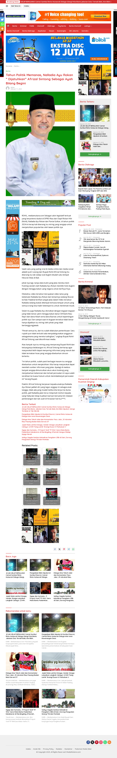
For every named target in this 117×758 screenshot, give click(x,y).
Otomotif (40, 26)
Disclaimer (68, 749)
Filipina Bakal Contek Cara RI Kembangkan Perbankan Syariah (96, 248)
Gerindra (85, 31)
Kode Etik (37, 749)
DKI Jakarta (73, 31)
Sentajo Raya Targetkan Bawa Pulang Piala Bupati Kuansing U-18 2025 (103, 207)
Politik (32, 26)
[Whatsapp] (2, 24)
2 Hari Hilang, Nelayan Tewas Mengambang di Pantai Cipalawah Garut (93, 317)
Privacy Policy (48, 749)
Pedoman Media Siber (83, 749)
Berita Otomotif (75, 26)
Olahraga (51, 26)
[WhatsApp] (105, 742)
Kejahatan (42, 31)
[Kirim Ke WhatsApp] (73, 549)
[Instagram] (101, 742)
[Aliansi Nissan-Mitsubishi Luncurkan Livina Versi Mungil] (86, 360)
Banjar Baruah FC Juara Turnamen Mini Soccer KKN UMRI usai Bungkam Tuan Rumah (97, 232)
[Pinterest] (96, 742)
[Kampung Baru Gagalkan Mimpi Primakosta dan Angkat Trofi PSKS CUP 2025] (85, 198)
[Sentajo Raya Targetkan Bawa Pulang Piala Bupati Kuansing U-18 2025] (103, 198)
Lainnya (87, 26)
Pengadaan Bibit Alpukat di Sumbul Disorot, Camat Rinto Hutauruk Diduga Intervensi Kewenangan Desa (47, 415)
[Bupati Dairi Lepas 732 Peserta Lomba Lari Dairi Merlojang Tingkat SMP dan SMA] (94, 177)
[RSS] (109, 742)
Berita (14, 26)
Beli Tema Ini (15, 6)
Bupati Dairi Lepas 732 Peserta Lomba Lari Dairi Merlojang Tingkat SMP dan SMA (94, 190)
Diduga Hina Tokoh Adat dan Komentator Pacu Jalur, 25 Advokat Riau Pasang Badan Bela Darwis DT (47, 420)
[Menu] (7, 6)
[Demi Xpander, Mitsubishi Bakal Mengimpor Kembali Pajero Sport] (86, 340)
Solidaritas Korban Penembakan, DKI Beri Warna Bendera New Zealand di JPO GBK (96, 273)
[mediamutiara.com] (15, 16)
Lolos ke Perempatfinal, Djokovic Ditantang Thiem (96, 256)
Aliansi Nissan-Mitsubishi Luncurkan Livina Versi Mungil (101, 360)
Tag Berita (62, 26)
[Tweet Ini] (59, 549)
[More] (2, 28)
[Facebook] (2, 15)
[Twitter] (2, 19)
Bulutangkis (61, 31)
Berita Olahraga (28, 31)
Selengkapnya (94, 154)
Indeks (26, 6)
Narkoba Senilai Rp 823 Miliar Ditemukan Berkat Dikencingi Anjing (97, 265)
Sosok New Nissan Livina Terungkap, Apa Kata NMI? (100, 350)
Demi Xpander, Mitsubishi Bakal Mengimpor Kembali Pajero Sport (101, 339)
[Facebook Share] (55, 549)
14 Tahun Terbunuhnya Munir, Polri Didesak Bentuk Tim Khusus (94, 309)
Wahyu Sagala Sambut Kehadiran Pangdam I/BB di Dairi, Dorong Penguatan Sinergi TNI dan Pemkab (47, 438)
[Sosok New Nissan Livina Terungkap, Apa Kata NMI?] (86, 350)
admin (13, 87)
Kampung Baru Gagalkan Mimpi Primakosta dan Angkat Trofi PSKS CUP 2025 (85, 207)
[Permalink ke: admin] (7, 88)
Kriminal (23, 26)
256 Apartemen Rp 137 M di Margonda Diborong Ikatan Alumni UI (97, 240)
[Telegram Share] (68, 549)
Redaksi (59, 749)
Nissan (51, 31)
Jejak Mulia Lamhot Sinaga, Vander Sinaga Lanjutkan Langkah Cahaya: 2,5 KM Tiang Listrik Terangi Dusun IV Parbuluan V (46, 426)
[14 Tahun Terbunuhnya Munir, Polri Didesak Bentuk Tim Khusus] (94, 294)
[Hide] (1, 33)
